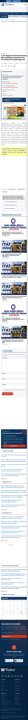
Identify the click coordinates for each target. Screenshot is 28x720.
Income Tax (6, 13)
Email (3, 379)
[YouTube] (8, 676)
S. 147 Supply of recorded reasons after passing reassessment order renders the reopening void (14, 58)
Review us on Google (9, 208)
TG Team (5, 63)
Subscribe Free (6, 636)
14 (17, 608)
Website (4, 384)
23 (25, 610)
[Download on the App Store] (18, 660)
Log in (12, 103)
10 (2, 608)
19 (10, 610)
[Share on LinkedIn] (9, 66)
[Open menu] (25, 5)
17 (2, 610)
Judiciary (13, 19)
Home (2, 13)
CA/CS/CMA (17, 690)
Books (9, 1)
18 (6, 610)
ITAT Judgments (11, 189)
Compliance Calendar (6, 702)
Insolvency (17, 688)
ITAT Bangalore (9, 95)
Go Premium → (14, 446)
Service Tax (17, 13)
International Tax (4, 690)
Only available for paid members (10, 83)
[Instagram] (15, 676)
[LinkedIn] (12, 676)
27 (14, 613)
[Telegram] (21, 676)
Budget (12, 13)
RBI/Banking (17, 686)
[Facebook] (2, 676)
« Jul (2, 618)
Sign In (24, 1)
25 (6, 613)
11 (6, 608)
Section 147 (5, 191)
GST (2, 684)
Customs (3, 686)
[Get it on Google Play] (9, 660)
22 (21, 610)
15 (21, 608)
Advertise (17, 700)
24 (3, 613)
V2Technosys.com (4, 710)
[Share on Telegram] (14, 66)
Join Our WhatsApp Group (11, 201)
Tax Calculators (4, 704)
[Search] (26, 13)
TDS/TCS (3, 688)
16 (25, 608)
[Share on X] (6, 66)
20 (14, 610)
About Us (17, 696)
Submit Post (17, 1)
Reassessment (21, 189)
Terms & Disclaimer (11, 712)
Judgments (3, 700)
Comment (4, 358)
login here (11, 152)
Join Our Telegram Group (11, 205)
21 (17, 610)
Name (4, 373)
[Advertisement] (14, 37)
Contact (16, 702)
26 (10, 613)
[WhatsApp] (18, 676)
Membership (17, 704)
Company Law (18, 682)
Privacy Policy (3, 712)
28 (17, 613)
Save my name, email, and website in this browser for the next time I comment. (14, 390)
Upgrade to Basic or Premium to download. (13, 99)
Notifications (3, 696)
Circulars (3, 698)
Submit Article (18, 698)
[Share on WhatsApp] (11, 66)
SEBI (16, 684)
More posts (4, 478)
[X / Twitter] (5, 676)
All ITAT (4, 95)
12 (10, 608)
